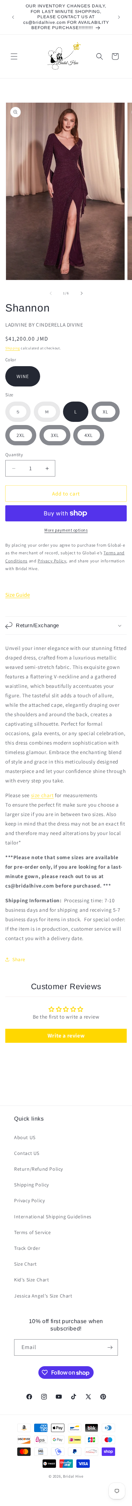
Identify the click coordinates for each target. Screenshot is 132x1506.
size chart (42, 795)
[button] (14, 56)
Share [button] (18, 959)
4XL (88, 435)
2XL (21, 435)
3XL (55, 435)
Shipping (12, 348)
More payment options (66, 530)
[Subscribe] (110, 1347)
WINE (23, 376)
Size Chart (25, 1264)
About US (25, 1137)
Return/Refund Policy (38, 1169)
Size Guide (17, 594)
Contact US (26, 1153)
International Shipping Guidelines (53, 1216)
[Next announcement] (119, 17)
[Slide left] (50, 293)
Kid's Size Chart (31, 1279)
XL (105, 412)
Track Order (27, 1248)
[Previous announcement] (13, 17)
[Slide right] (81, 293)
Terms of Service (32, 1232)
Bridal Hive (73, 1476)
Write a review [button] (66, 1035)
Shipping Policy (31, 1185)
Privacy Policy (29, 1200)
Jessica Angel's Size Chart (43, 1296)
